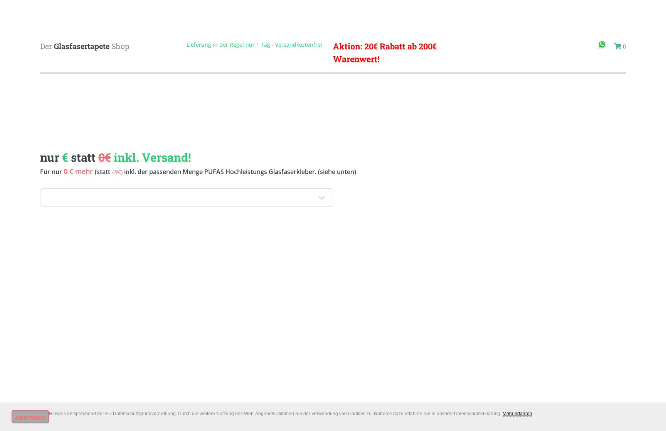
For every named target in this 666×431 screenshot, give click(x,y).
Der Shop (84, 46)
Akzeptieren (30, 417)
